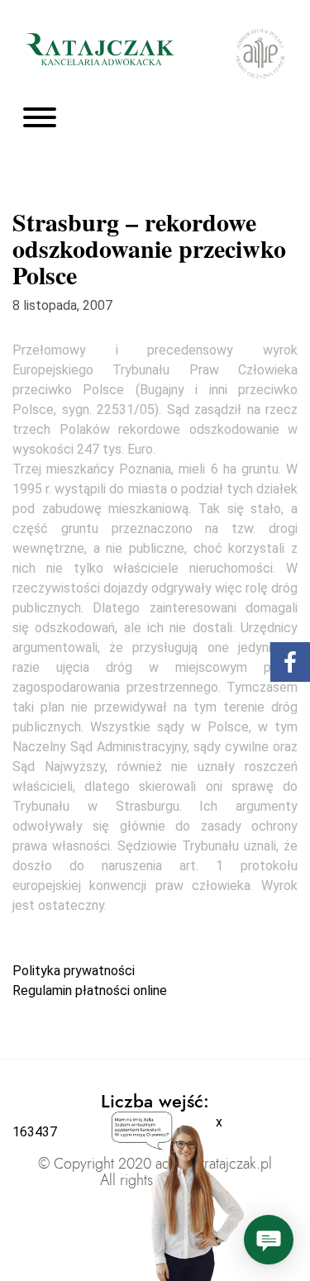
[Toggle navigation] (39, 118)
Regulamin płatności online (89, 990)
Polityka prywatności (73, 971)
